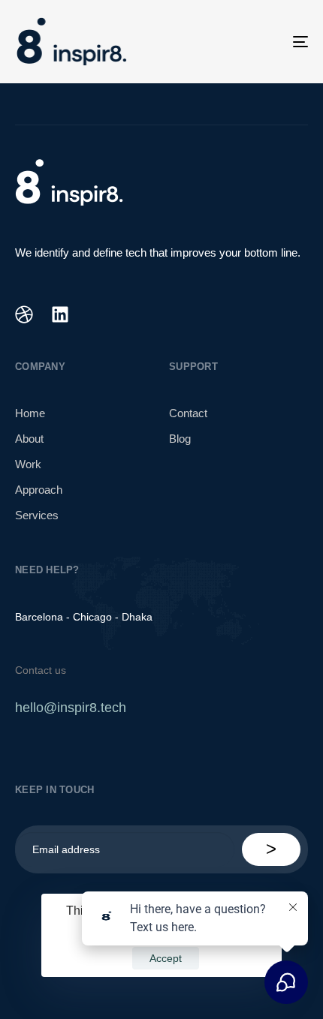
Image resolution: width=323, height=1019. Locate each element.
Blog (180, 438)
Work (28, 464)
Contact (188, 413)
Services (37, 515)
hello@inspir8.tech (70, 707)
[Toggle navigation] (259, 41)
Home (30, 413)
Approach (38, 489)
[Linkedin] (60, 314)
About (29, 438)
